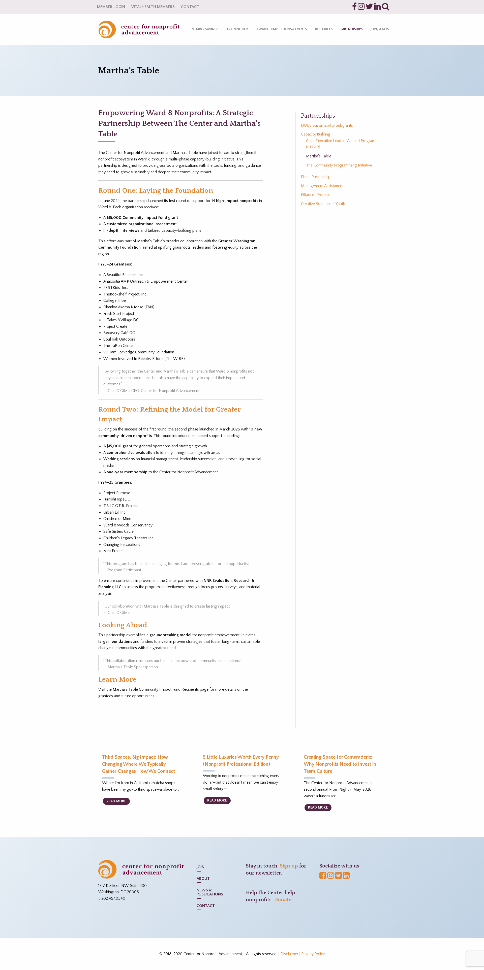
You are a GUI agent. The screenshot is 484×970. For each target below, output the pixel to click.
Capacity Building (315, 134)
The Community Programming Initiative (339, 165)
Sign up (289, 866)
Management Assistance (321, 186)
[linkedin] (377, 8)
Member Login (111, 7)
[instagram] (361, 8)
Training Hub (237, 29)
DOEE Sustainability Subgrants (327, 125)
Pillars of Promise (315, 194)
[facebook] (354, 8)
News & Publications (210, 892)
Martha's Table (318, 156)
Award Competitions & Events (281, 29)
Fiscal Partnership (315, 177)
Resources (324, 29)
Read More (116, 801)
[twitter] (369, 8)
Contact (190, 7)
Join (200, 867)
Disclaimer (289, 954)
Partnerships (351, 29)
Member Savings (205, 29)
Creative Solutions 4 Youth (323, 204)
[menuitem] (205, 29)
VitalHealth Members (153, 7)
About (203, 879)
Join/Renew (380, 29)
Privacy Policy (313, 954)
